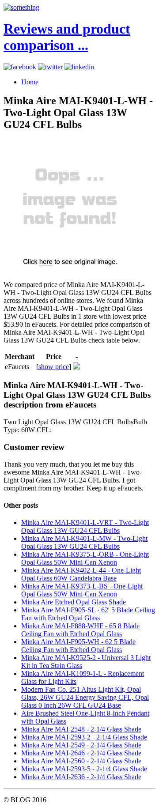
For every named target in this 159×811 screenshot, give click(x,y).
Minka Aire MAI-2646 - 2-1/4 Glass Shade (81, 753)
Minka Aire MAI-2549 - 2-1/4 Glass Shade (81, 745)
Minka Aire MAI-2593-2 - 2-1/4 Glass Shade (84, 737)
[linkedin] (79, 67)
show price (53, 366)
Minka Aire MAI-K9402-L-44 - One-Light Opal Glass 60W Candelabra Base (81, 574)
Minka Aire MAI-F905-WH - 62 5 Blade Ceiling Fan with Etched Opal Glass (78, 645)
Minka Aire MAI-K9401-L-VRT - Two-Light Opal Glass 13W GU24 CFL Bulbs (85, 526)
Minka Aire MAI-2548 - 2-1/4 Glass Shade (81, 729)
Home (29, 82)
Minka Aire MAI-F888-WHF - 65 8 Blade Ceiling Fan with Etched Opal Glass (80, 629)
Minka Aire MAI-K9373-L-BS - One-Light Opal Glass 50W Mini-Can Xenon (82, 590)
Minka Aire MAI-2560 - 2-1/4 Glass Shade (81, 761)
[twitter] (50, 67)
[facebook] (20, 67)
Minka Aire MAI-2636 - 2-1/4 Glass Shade (81, 777)
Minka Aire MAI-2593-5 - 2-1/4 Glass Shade (84, 769)
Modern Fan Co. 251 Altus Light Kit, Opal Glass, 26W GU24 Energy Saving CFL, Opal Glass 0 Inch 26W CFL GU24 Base (85, 697)
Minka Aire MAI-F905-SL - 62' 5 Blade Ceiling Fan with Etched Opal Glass (88, 614)
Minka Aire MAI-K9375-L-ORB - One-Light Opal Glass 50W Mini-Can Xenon (85, 558)
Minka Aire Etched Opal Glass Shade (73, 602)
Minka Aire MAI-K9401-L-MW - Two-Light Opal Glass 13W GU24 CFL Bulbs (84, 542)
